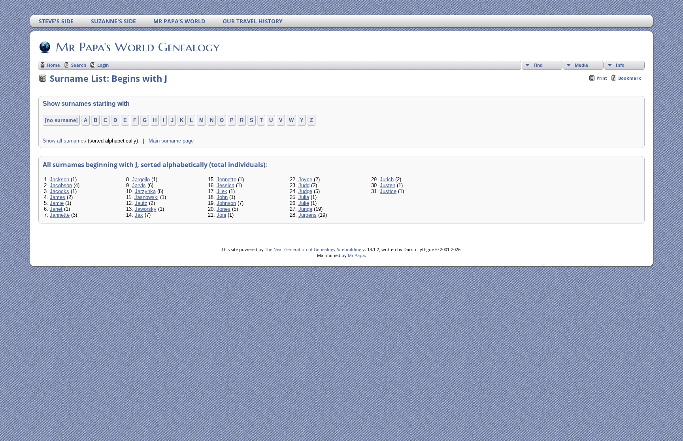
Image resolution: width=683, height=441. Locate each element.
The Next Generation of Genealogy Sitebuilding (313, 249)
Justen (387, 185)
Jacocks (59, 191)
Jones (223, 209)
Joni (221, 215)
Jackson (59, 179)
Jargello (141, 179)
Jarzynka (145, 191)
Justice (388, 191)
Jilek (222, 191)
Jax (139, 215)
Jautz (141, 203)
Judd (303, 185)
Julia (303, 197)
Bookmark (629, 78)
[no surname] (61, 120)
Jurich (387, 179)
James (57, 197)
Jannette (60, 215)
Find (538, 65)
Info (620, 65)
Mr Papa (356, 255)
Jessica (225, 185)
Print (601, 78)
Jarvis (139, 185)
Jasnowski (146, 197)
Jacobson (61, 185)
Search (78, 65)
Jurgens (307, 215)
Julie (303, 203)
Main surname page (171, 141)
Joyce (305, 179)
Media (581, 65)
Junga (305, 209)
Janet (56, 209)
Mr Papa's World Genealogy (138, 47)
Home (53, 65)
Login (103, 65)
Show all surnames (64, 141)
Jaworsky (146, 209)
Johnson (226, 203)
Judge (305, 191)
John (222, 197)
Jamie (57, 203)
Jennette (226, 179)
